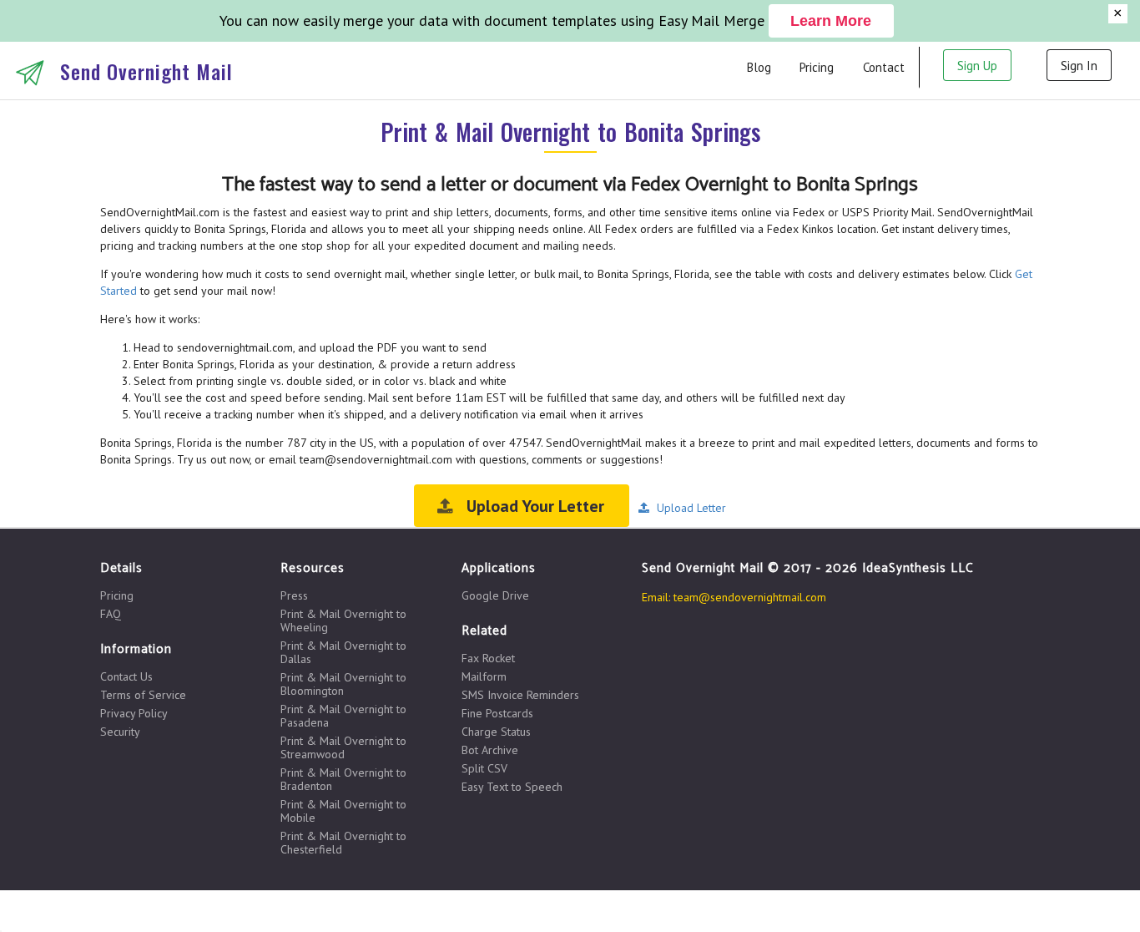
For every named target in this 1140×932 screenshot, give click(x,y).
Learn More (830, 21)
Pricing (817, 67)
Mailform (484, 676)
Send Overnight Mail (146, 71)
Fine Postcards (497, 713)
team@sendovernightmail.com (749, 597)
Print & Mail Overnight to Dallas (343, 652)
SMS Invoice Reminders (520, 694)
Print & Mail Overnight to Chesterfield (343, 842)
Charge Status (496, 731)
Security (120, 731)
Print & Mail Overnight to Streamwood (343, 747)
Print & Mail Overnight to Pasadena (343, 716)
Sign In (1079, 65)
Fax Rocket (488, 658)
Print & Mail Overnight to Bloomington (343, 684)
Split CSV (484, 768)
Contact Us (126, 677)
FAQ (110, 613)
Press (294, 596)
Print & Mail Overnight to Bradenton (343, 779)
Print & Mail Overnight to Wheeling (343, 620)
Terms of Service (143, 694)
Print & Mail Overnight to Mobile (343, 811)
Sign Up (977, 65)
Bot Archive (490, 749)
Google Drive (495, 595)
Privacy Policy (134, 713)
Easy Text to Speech (512, 786)
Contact (884, 67)
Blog (759, 67)
